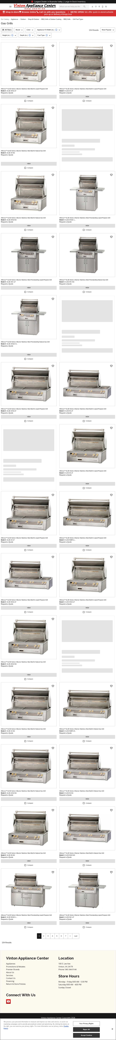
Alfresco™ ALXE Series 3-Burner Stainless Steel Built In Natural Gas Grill (23, 662)
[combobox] (19, 29)
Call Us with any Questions (52, 12)
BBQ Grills (67, 19)
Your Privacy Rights (86, 1023)
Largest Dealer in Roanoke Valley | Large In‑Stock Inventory (60, 1)
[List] (95, 6)
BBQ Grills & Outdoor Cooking (51, 19)
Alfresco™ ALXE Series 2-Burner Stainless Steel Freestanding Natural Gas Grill (83, 280)
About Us (10, 972)
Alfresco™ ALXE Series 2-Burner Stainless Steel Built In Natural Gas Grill (23, 151)
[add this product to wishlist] (53, 46)
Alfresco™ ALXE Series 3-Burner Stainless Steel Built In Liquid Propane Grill (24, 409)
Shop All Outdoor (33, 19)
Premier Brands (12, 969)
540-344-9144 (70, 969)
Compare (30, 101)
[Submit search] (84, 7)
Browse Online (29, 12)
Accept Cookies (86, 1035)
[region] (58, 1029)
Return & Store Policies (16, 984)
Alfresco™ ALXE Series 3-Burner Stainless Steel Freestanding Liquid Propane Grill (26, 915)
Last (75, 936)
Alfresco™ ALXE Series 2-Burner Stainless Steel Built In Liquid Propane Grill (24, 89)
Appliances (14, 19)
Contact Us (10, 978)
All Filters (8, 30)
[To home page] (35, 6)
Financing (10, 981)
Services (9, 975)
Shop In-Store (12, 12)
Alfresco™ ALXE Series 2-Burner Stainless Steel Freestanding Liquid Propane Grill (84, 218)
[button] (10, 6)
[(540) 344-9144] (102, 6)
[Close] (112, 1028)
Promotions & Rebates (15, 966)
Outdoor (23, 19)
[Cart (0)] (106, 6)
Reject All (86, 1029)
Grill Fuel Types (78, 19)
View (28, 96)
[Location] (99, 6)
